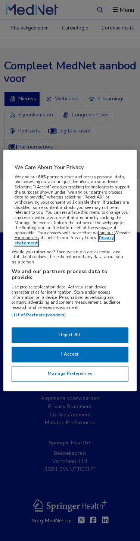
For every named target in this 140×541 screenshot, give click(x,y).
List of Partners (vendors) (39, 315)
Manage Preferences (70, 374)
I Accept (70, 354)
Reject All (70, 335)
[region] (69, 270)
